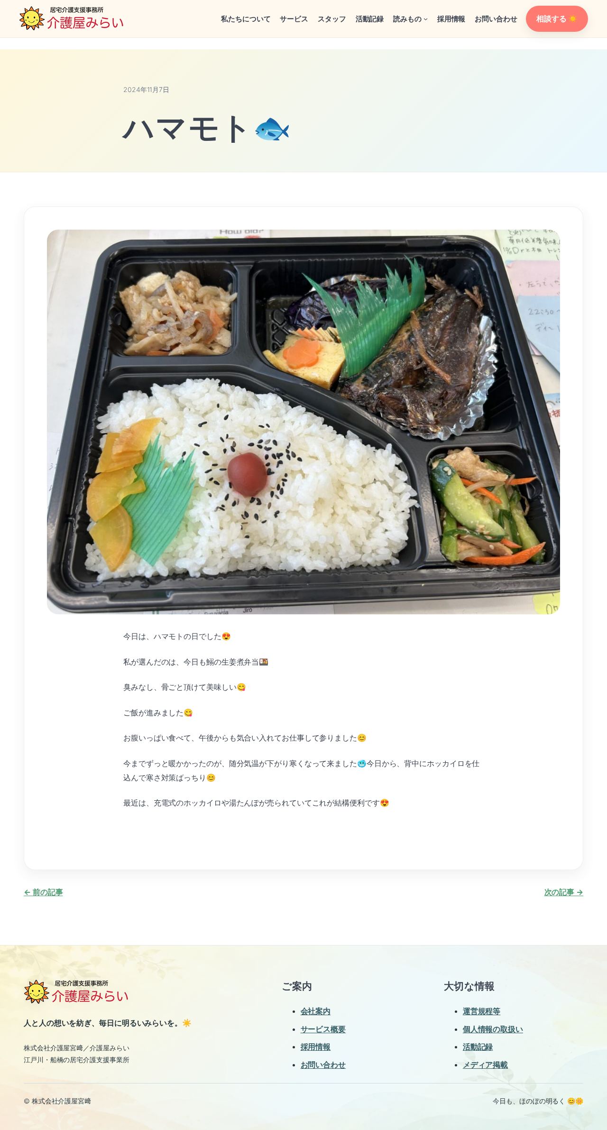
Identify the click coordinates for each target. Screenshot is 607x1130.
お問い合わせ (323, 1064)
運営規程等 (482, 1011)
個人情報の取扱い (493, 1029)
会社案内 (316, 1011)
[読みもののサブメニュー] (425, 19)
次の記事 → (563, 892)
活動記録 (478, 1046)
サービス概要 (323, 1029)
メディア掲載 (485, 1064)
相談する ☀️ (556, 18)
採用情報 (316, 1046)
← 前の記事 (43, 892)
